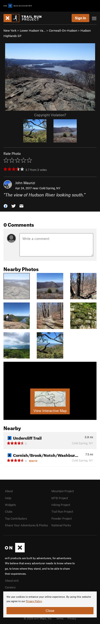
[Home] (24, 18)
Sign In (80, 18)
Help (8, 498)
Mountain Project (62, 491)
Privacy (71, 618)
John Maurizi (25, 183)
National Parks (61, 525)
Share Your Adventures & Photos (26, 525)
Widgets (10, 505)
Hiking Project (60, 505)
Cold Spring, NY (49, 188)
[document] (50, 604)
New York (10, 30)
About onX (12, 580)
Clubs (8, 511)
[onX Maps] (15, 551)
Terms (59, 618)
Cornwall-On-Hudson (63, 30)
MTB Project (59, 498)
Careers (10, 587)
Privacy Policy (34, 601)
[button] (5, 205)
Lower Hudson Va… (33, 30)
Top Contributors (16, 518)
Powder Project (61, 518)
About (9, 491)
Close (50, 610)
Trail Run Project (62, 511)
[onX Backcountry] (18, 6)
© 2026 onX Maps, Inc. (38, 618)
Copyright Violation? (50, 115)
